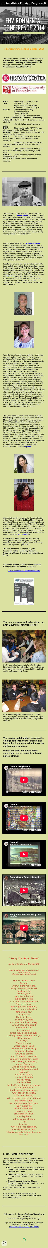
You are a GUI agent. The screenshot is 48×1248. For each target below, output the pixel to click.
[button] (3, 3)
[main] (24, 25)
